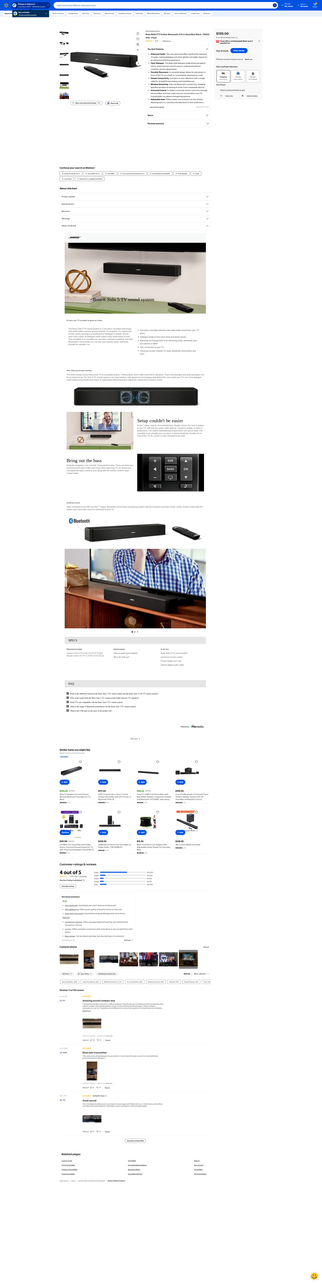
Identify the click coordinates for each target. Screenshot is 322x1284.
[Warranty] (207, 211)
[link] (188, 959)
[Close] (46, 14)
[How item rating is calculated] (84, 880)
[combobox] (166, 5)
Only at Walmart (180, 13)
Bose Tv (197, 1161)
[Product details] (207, 197)
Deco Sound (198, 1165)
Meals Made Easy (153, 13)
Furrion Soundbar (68, 1165)
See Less (133, 738)
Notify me (248, 59)
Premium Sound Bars (69, 1169)
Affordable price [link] (72, 909)
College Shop (73, 13)
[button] (287, 5)
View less (127, 940)
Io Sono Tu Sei (67, 1161)
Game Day (139, 13)
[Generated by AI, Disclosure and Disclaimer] (208, 107)
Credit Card (195, 13)
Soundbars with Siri (135, 1174)
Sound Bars (198, 1169)
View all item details (157, 107)
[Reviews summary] (160, 41)
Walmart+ (207, 13)
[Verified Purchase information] (106, 1096)
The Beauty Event (124, 13)
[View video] (138, 50)
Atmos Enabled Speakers (137, 1165)
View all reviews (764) (135, 1141)
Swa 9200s (132, 1161)
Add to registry (252, 96)
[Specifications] (207, 204)
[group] (158, 41)
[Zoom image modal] (138, 44)
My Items (167, 13)
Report (108, 1040)
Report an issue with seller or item (232, 90)
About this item (68, 188)
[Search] (275, 5)
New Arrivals (109, 13)
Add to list (229, 96)
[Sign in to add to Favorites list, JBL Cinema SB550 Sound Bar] (196, 812)
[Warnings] (207, 219)
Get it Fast (85, 13)
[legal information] (236, 38)
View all (206, 947)
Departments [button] (10, 13)
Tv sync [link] (68, 929)
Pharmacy (97, 13)
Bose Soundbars (134, 1169)
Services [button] (25, 13)
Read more (87, 1011)
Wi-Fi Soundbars (200, 1174)
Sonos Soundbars (68, 1174)
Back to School (58, 13)
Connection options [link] (73, 922)
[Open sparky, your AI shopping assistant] (314, 1276)
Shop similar (239, 50)
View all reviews (68, 886)
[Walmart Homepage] (6, 5)
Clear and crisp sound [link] (74, 913)
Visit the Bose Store (153, 31)
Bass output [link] (70, 936)
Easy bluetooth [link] (71, 905)
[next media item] (138, 63)
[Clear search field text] (269, 5)
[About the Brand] (207, 226)
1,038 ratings (166, 41)
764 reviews (83, 876)
